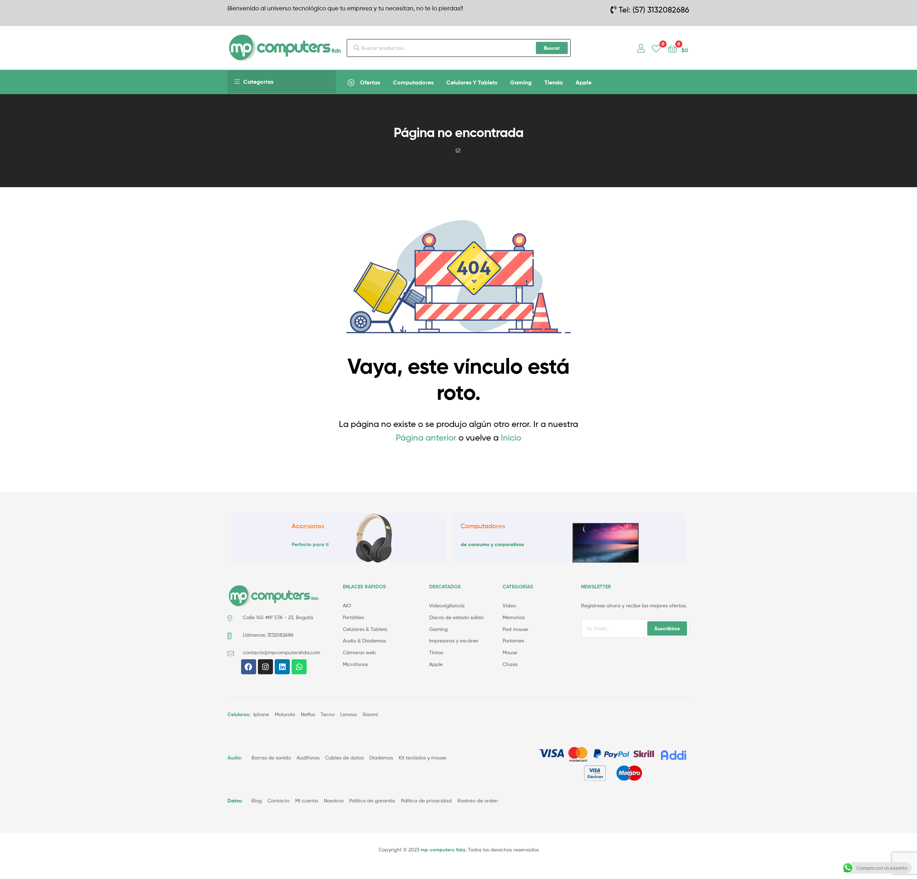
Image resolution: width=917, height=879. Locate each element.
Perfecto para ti (310, 544)
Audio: (235, 757)
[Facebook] (248, 666)
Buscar (552, 48)
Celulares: (239, 714)
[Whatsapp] (299, 666)
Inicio (511, 437)
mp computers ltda (443, 849)
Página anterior (426, 437)
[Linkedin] (282, 666)
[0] (656, 48)
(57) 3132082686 (661, 9)
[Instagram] (265, 666)
